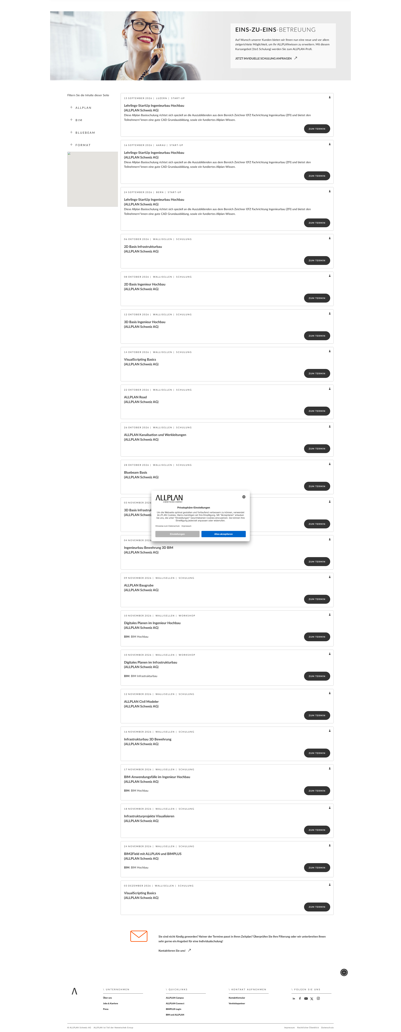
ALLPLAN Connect (175, 1003)
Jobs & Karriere (110, 1003)
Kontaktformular (237, 998)
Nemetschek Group (124, 1028)
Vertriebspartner (237, 1003)
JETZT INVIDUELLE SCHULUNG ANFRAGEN (263, 58)
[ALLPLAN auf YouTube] (306, 1001)
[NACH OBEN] (344, 972)
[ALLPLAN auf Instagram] (318, 1001)
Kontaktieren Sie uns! (172, 950)
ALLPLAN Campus (175, 998)
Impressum (289, 1028)
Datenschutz (327, 1028)
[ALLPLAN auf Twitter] (312, 1001)
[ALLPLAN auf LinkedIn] (294, 1001)
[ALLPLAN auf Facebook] (300, 1001)
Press (105, 1009)
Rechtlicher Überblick (308, 1028)
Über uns (107, 998)
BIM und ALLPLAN (175, 1015)
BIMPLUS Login (173, 1009)
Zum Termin (317, 129)
